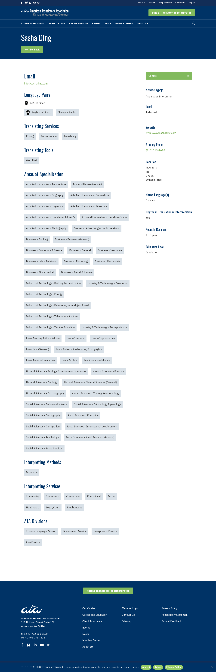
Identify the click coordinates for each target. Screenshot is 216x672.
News (108, 23)
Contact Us (180, 2)
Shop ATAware (165, 2)
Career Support (78, 23)
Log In (192, 2)
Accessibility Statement (175, 614)
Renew (152, 2)
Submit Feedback (172, 621)
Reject (158, 667)
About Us (142, 23)
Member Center (124, 23)
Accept (146, 667)
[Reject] (212, 667)
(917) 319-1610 (155, 150)
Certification (56, 23)
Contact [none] (152, 75)
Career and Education (94, 614)
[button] (171, 12)
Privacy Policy (169, 608)
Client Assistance (32, 23)
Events (96, 23)
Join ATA (141, 2)
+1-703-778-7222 (35, 637)
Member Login (130, 608)
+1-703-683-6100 (38, 633)
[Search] (193, 23)
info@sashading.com (36, 83)
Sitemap (126, 621)
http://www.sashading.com (161, 132)
